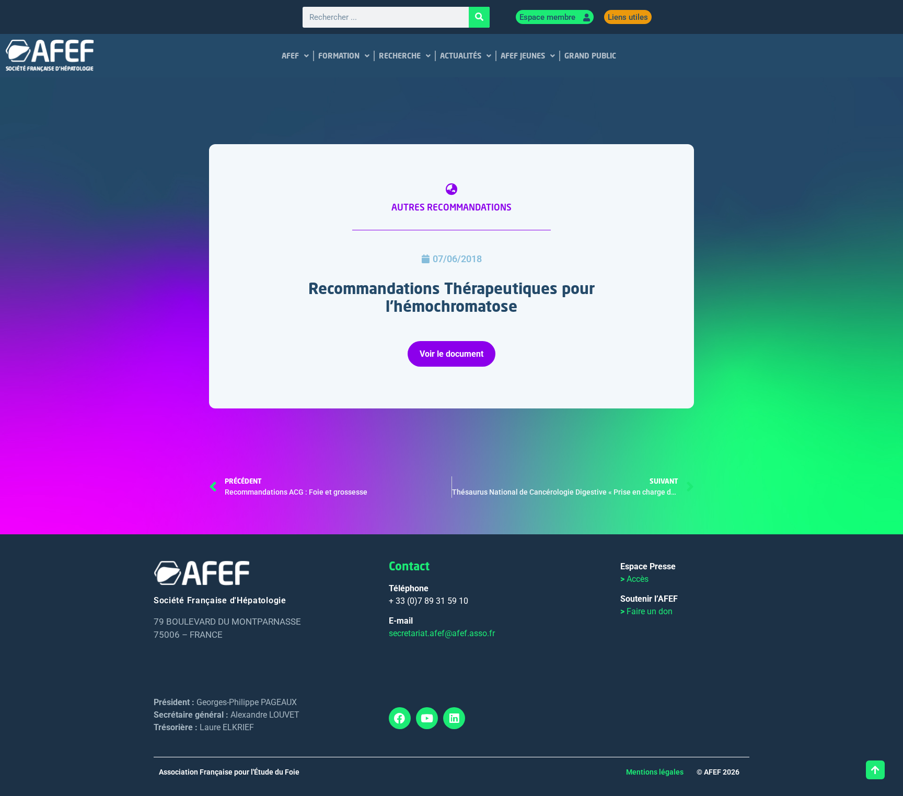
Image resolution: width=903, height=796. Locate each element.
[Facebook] (400, 718)
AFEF (289, 55)
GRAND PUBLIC (590, 55)
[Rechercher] (479, 17)
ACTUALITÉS (460, 55)
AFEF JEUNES (522, 55)
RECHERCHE (399, 55)
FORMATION (338, 55)
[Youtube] (427, 718)
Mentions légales (655, 772)
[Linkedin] (454, 718)
